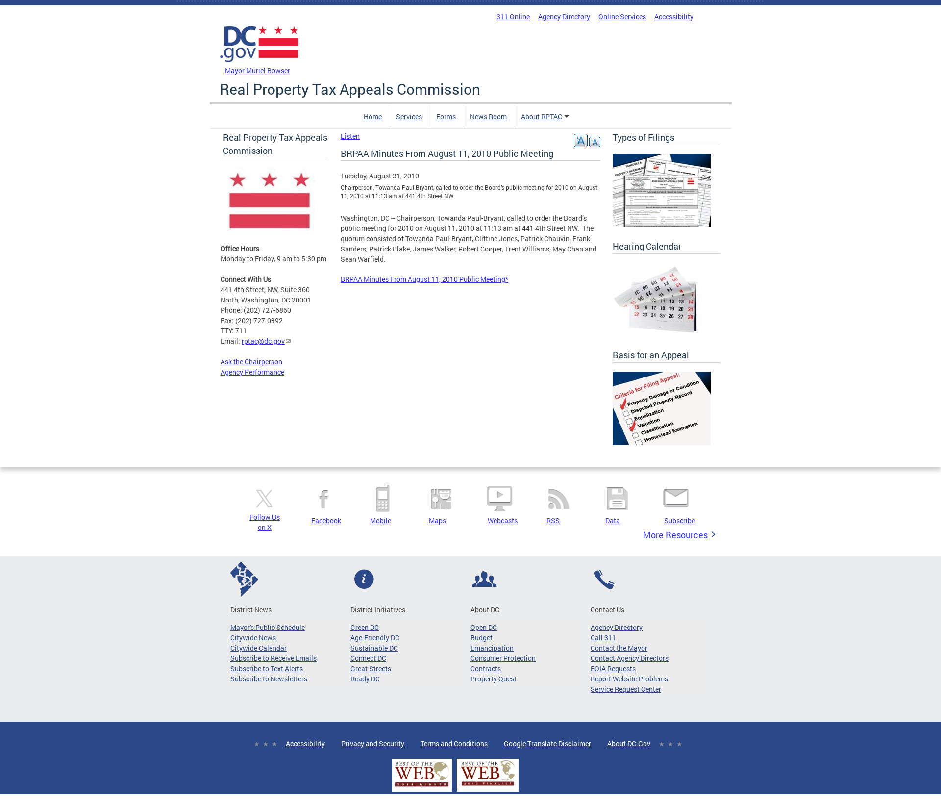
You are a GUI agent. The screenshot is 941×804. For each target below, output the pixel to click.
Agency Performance (252, 372)
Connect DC (368, 658)
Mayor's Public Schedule (267, 627)
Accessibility (673, 16)
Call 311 (603, 637)
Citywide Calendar (258, 648)
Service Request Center (626, 689)
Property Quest (493, 678)
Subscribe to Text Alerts (266, 668)
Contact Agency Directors (630, 658)
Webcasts (503, 520)
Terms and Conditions (454, 743)
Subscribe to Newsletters (268, 678)
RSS (553, 520)
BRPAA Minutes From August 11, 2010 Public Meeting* (424, 279)
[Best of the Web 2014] (422, 786)
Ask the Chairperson (251, 361)
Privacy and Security (372, 743)
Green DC (364, 627)
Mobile (380, 520)
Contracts (485, 668)
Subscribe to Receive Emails (273, 658)
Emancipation (492, 648)
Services (409, 116)
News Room (488, 116)
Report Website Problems (629, 678)
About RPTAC (541, 116)
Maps (437, 520)
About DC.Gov (628, 743)
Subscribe (679, 520)
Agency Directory (564, 16)
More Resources (675, 535)
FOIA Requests (613, 668)
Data (612, 520)
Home (373, 116)
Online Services (622, 16)
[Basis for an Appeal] (662, 442)
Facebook (326, 520)
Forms (446, 116)
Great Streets (370, 668)
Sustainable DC (374, 648)
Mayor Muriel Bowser (257, 70)
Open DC (483, 627)
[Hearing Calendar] (662, 333)
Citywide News (253, 637)
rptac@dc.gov (263, 341)
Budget (481, 637)
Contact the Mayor (619, 648)
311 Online (513, 16)
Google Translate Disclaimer (547, 743)
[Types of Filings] (662, 224)
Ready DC (365, 678)
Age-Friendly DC (374, 637)
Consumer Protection (503, 658)
